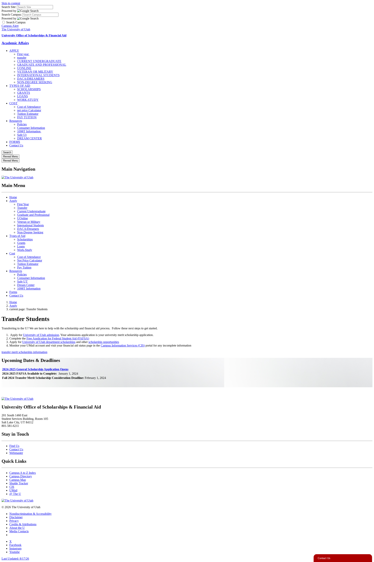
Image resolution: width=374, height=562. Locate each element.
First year (23, 54)
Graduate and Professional (33, 214)
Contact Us (16, 145)
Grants (21, 243)
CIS (11, 486)
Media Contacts (19, 531)
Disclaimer (16, 517)
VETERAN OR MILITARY (35, 71)
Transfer (22, 207)
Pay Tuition (24, 267)
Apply (13, 200)
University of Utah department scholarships (48, 342)
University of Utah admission (41, 335)
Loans (21, 246)
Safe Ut (21, 135)
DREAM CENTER (29, 138)
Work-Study (24, 250)
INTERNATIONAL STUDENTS (38, 75)
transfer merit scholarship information (24, 352)
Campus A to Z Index (22, 472)
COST (13, 103)
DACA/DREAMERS (30, 78)
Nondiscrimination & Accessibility (30, 513)
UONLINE (24, 68)
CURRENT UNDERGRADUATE (39, 61)
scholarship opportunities (103, 342)
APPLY (14, 50)
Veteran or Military (28, 221)
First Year (23, 204)
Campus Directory (20, 476)
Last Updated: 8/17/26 (15, 558)
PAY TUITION (27, 117)
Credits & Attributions (22, 524)
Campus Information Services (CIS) (123, 345)
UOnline (22, 218)
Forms (13, 292)
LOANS (22, 96)
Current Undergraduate (31, 211)
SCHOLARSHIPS (29, 89)
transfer (21, 57)
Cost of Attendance (29, 106)
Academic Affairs (15, 43)
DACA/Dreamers (28, 228)
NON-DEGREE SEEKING (34, 82)
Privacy (14, 520)
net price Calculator (29, 110)
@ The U (15, 494)
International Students (30, 225)
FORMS (14, 142)
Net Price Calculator (29, 260)
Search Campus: (12, 14)
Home (13, 197)
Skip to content (11, 3)
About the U (17, 527)
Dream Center (25, 285)
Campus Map (17, 479)
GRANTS (23, 92)
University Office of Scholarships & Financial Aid (34, 35)
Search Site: (9, 7)
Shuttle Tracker (18, 483)
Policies (22, 124)
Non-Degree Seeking (30, 232)
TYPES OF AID (19, 85)
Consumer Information (31, 127)
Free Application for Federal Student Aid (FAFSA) (57, 338)
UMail (13, 490)
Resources (15, 120)
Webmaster (16, 453)
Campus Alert (10, 25)
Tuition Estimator (27, 113)
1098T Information (29, 131)
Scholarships (25, 239)
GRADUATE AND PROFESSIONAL (41, 64)
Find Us (14, 446)
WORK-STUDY (28, 99)
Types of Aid (17, 236)
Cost (12, 253)
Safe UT (22, 281)
